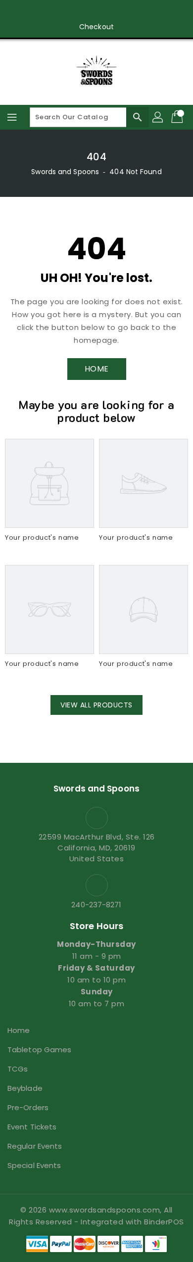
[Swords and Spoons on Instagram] (87, 11)
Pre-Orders (27, 1107)
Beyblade (25, 1088)
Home (18, 1030)
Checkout (96, 27)
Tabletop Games (39, 1049)
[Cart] (178, 117)
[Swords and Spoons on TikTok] (143, 11)
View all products (96, 705)
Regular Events (34, 1146)
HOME (97, 368)
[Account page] (158, 117)
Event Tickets (31, 1127)
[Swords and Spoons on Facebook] (49, 11)
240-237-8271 (96, 904)
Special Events (34, 1165)
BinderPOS (164, 1221)
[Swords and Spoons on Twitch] (124, 11)
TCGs (17, 1069)
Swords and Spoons (65, 172)
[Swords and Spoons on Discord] (105, 11)
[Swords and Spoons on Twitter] (68, 11)
